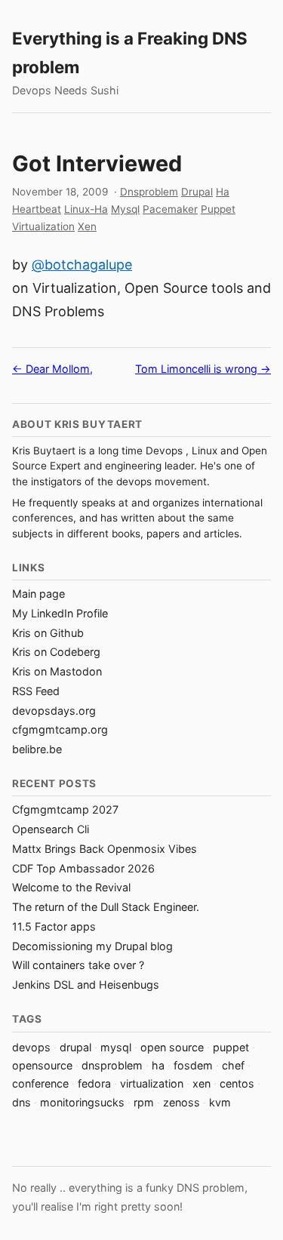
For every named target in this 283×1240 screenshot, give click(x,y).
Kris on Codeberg (56, 651)
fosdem (193, 1065)
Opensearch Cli (50, 829)
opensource (42, 1065)
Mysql (125, 209)
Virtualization (43, 226)
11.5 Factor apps (54, 926)
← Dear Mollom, (52, 368)
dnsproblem (112, 1065)
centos (237, 1083)
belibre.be (37, 749)
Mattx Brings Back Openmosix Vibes (104, 848)
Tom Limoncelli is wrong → (203, 368)
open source (172, 1047)
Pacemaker (170, 209)
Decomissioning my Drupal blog (92, 946)
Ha (222, 192)
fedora (94, 1083)
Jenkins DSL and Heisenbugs (85, 984)
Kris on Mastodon (57, 671)
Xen (87, 226)
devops (31, 1047)
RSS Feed (36, 691)
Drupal (197, 192)
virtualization (151, 1083)
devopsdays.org (54, 710)
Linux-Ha (86, 209)
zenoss (181, 1102)
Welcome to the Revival (71, 887)
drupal (75, 1047)
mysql (115, 1047)
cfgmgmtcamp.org (60, 729)
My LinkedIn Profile (60, 613)
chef (233, 1065)
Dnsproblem (149, 192)
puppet (231, 1047)
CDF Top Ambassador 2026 (83, 868)
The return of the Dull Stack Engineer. (105, 906)
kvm (220, 1102)
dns (21, 1102)
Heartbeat (36, 209)
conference (40, 1083)
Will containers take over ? (78, 964)
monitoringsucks (82, 1102)
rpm (144, 1102)
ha (158, 1065)
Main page (38, 593)
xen (201, 1083)
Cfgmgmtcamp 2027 (65, 809)
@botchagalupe (82, 264)
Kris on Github (48, 632)
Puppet (218, 209)
